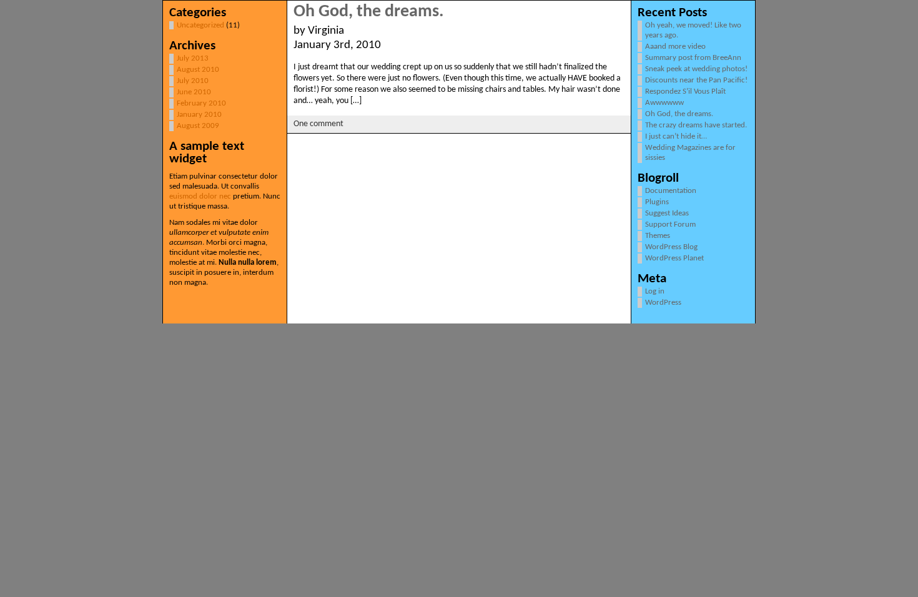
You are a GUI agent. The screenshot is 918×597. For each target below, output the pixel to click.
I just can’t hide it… (676, 136)
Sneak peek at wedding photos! (696, 69)
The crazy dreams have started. (696, 125)
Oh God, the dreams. (368, 12)
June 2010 (194, 92)
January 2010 (199, 115)
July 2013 (193, 58)
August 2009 (198, 126)
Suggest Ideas (667, 213)
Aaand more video (675, 46)
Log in (654, 291)
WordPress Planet (674, 258)
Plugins (657, 202)
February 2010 (201, 103)
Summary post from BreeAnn (693, 58)
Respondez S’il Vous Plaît (685, 91)
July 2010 (193, 81)
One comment (318, 124)
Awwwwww (664, 103)
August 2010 (198, 70)
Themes (657, 236)
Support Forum (670, 224)
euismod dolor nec (200, 196)
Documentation (670, 191)
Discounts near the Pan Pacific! (696, 80)
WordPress (663, 302)
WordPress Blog (671, 247)
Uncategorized (200, 25)
